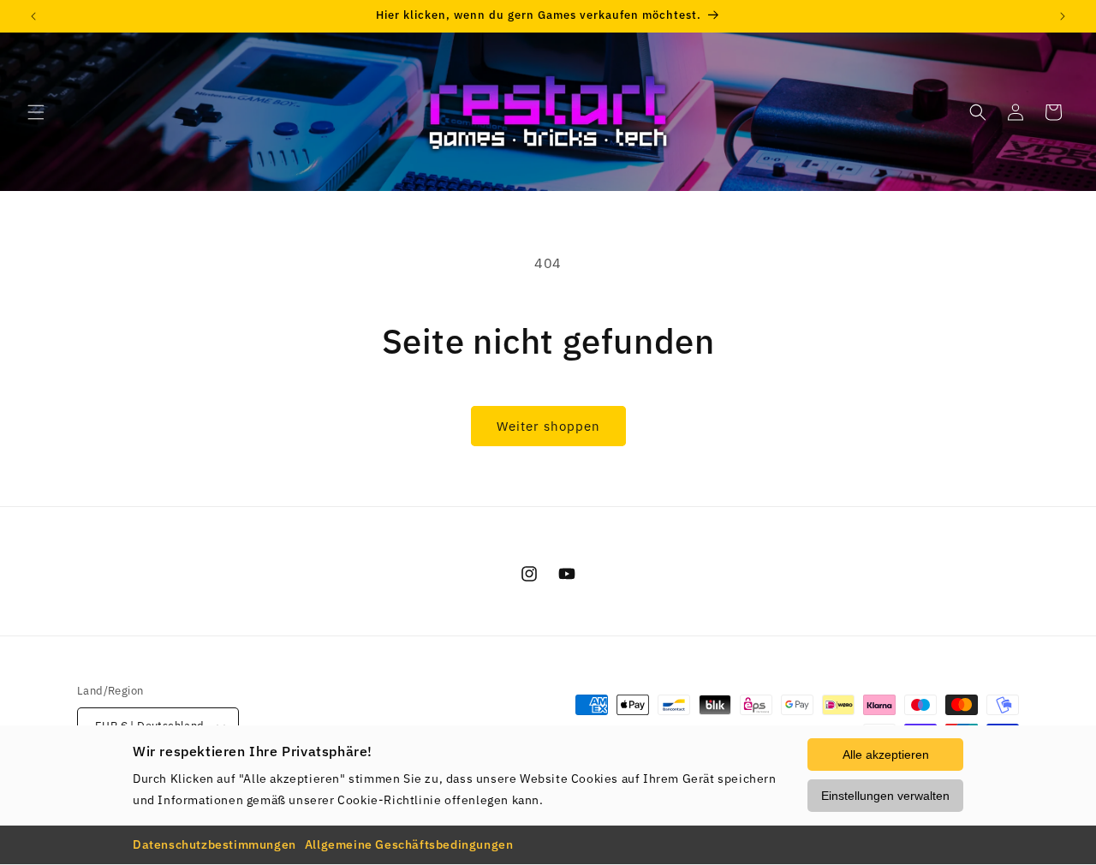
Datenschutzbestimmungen (214, 844)
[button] (36, 112)
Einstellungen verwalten (885, 795)
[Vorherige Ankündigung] (33, 16)
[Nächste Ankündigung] (1062, 16)
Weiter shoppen (548, 426)
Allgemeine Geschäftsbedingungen (409, 844)
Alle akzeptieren (886, 754)
